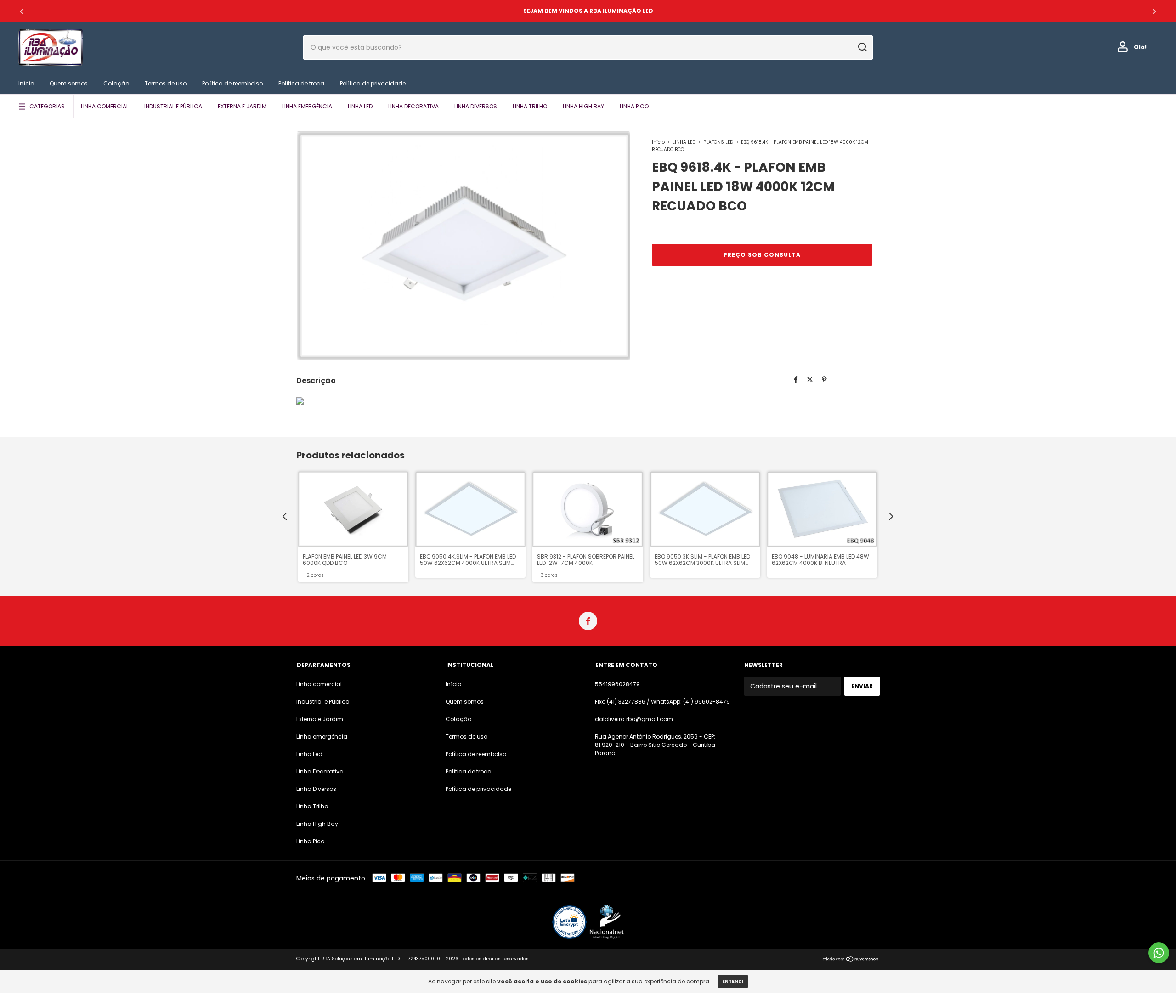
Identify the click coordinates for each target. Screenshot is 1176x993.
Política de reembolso (232, 83)
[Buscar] (862, 47)
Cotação (116, 83)
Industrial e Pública (173, 106)
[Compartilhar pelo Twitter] (810, 379)
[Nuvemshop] (851, 960)
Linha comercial (105, 106)
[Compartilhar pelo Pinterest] (824, 379)
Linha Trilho (530, 106)
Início (26, 83)
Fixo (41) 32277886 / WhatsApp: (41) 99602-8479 (662, 701)
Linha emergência (307, 106)
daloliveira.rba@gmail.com (634, 719)
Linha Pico (634, 106)
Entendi (732, 981)
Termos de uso (166, 83)
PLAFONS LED (719, 142)
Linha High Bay (583, 106)
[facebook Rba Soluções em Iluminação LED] (588, 621)
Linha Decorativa (413, 106)
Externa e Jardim (242, 106)
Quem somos (69, 83)
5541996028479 (617, 684)
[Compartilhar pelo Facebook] (796, 379)
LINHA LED (684, 142)
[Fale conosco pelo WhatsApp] (1158, 952)
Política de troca (301, 83)
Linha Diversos (475, 106)
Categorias (47, 106)
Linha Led (360, 106)
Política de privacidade (373, 83)
